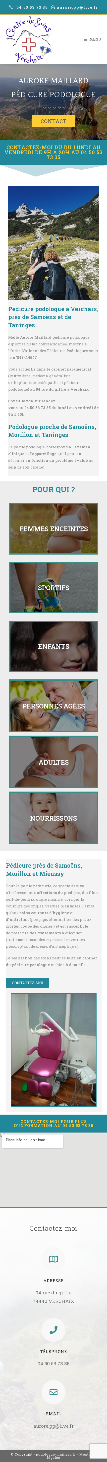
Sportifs (53, 587)
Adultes (54, 762)
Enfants (53, 646)
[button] (53, 121)
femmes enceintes (53, 528)
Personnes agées (53, 706)
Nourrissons (53, 818)
